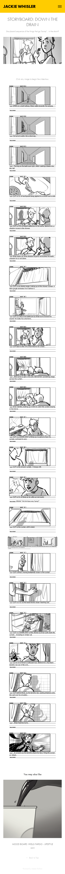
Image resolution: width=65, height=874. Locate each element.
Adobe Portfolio (37, 869)
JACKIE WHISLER (19, 6)
